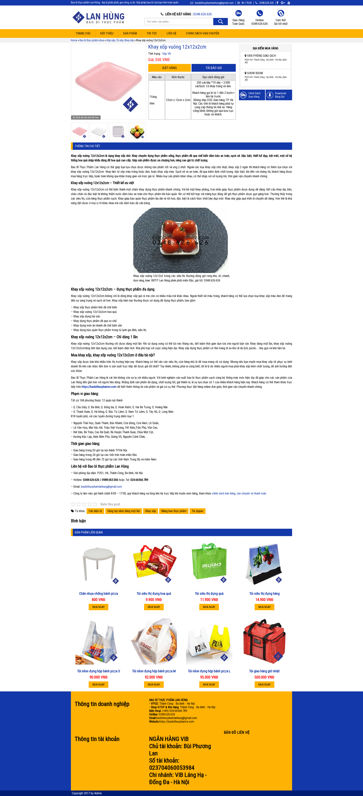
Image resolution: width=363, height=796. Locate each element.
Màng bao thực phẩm (173, 511)
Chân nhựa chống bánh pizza (98, 593)
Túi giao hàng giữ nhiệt (264, 671)
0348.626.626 (266, 2)
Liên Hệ (171, 33)
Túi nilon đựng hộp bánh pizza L (209, 671)
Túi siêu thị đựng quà (209, 593)
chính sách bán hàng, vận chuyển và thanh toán (239, 493)
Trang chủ (83, 33)
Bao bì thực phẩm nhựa (92, 40)
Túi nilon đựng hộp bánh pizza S (98, 671)
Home (74, 40)
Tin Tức (152, 33)
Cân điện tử (95, 511)
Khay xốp (150, 511)
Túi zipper (197, 511)
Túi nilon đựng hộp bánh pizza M (154, 671)
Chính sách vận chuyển (202, 33)
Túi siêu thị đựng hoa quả (154, 593)
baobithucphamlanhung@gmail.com (101, 486)
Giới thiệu (106, 33)
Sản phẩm (130, 33)
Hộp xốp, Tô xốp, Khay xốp (120, 40)
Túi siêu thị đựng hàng (264, 593)
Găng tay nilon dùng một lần (123, 511)
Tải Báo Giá (214, 68)
